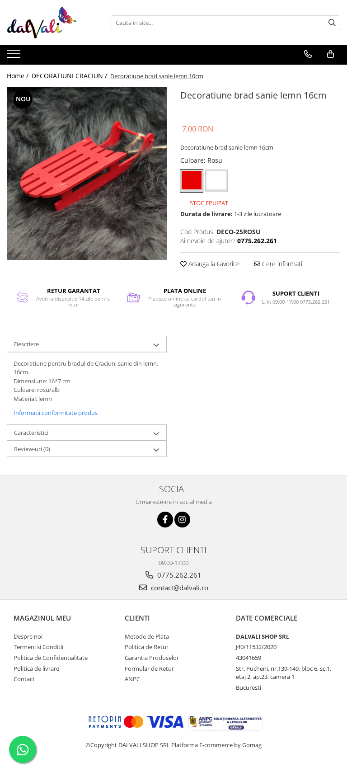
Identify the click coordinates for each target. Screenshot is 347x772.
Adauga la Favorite (213, 263)
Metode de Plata (147, 636)
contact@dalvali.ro (178, 587)
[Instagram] (182, 519)
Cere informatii (282, 263)
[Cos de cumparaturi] (330, 54)
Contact (24, 679)
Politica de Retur (147, 647)
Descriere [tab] (26, 344)
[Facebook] (165, 519)
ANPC (132, 679)
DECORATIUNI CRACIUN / (70, 75)
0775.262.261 (178, 574)
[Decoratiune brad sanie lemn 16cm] (87, 173)
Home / (18, 75)
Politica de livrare (36, 668)
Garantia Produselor (152, 658)
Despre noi (28, 636)
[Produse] (15, 56)
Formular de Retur (149, 668)
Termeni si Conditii (38, 647)
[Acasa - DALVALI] (52, 22)
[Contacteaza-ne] (308, 54)
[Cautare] (332, 22)
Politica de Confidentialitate (51, 658)
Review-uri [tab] (32, 449)
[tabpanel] (87, 173)
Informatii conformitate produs (56, 413)
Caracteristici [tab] (31, 432)
